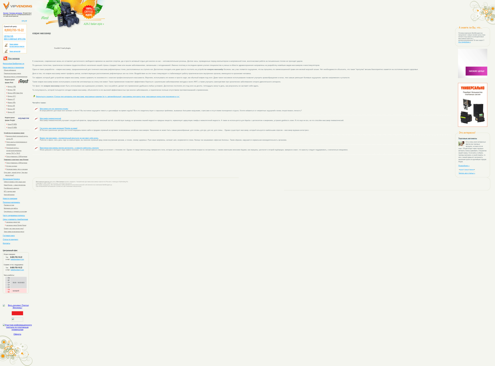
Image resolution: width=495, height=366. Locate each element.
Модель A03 (11, 109)
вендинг (55, 183)
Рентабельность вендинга (11, 188)
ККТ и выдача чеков (9, 191)
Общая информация (10, 70)
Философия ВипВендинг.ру (13, 63)
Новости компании (10, 198)
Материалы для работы (11, 208)
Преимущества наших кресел (12, 73)
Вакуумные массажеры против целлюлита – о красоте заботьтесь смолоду (69, 148)
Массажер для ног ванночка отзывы (54, 109)
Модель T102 (11, 90)
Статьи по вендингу (10, 239)
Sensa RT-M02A (12, 124)
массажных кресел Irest (13, 222)
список (467, 169)
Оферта (17, 334)
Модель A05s (11, 102)
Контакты (6, 243)
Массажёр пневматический (50, 118)
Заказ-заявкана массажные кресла (16, 45)
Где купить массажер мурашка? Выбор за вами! (58, 128)
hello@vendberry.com (17, 259)
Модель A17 (11, 99)
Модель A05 (11, 106)
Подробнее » (463, 166)
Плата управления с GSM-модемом (16, 156)
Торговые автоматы (15, 13)
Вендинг (5, 13)
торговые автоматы (65, 183)
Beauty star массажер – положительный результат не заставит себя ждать (69, 138)
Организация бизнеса (11, 179)
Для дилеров (14, 58)
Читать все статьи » (467, 173)
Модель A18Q (12, 86)
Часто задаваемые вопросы (14, 215)
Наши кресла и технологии (13, 67)
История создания (11, 166)
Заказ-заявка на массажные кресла (14, 231)
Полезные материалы (11, 202)
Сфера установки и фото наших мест (15, 182)
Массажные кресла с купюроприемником (15, 76)
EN (23, 21)
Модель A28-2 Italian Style (15, 93)
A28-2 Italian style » (94, 24)
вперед (472, 169)
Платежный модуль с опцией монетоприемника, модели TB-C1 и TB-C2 (14, 150)
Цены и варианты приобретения (15, 219)
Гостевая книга (9, 235)
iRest (44, 18)
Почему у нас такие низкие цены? (14, 228)
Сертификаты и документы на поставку (15, 211)
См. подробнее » (464, 42)
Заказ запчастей (14, 51)
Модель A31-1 (12, 96)
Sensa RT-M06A (12, 127)
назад (461, 169)
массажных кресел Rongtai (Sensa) (16, 225)
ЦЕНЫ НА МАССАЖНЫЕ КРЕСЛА (15, 37)
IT (26, 21)
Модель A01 (11, 112)
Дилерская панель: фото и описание (17, 169)
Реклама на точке (9, 205)
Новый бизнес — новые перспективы (15, 185)
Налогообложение (9, 194)
